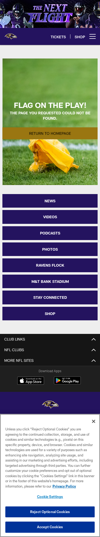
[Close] (93, 421)
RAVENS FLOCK (50, 265)
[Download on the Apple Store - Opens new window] (30, 381)
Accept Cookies (50, 527)
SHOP (50, 313)
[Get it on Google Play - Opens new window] (67, 383)
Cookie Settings (50, 496)
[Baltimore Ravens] (50, 405)
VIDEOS (50, 217)
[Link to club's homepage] (10, 34)
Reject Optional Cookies (50, 512)
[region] (50, 475)
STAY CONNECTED (50, 297)
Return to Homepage (50, 133)
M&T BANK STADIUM (50, 281)
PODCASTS (50, 233)
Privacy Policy (64, 486)
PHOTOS (50, 249)
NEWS (50, 201)
